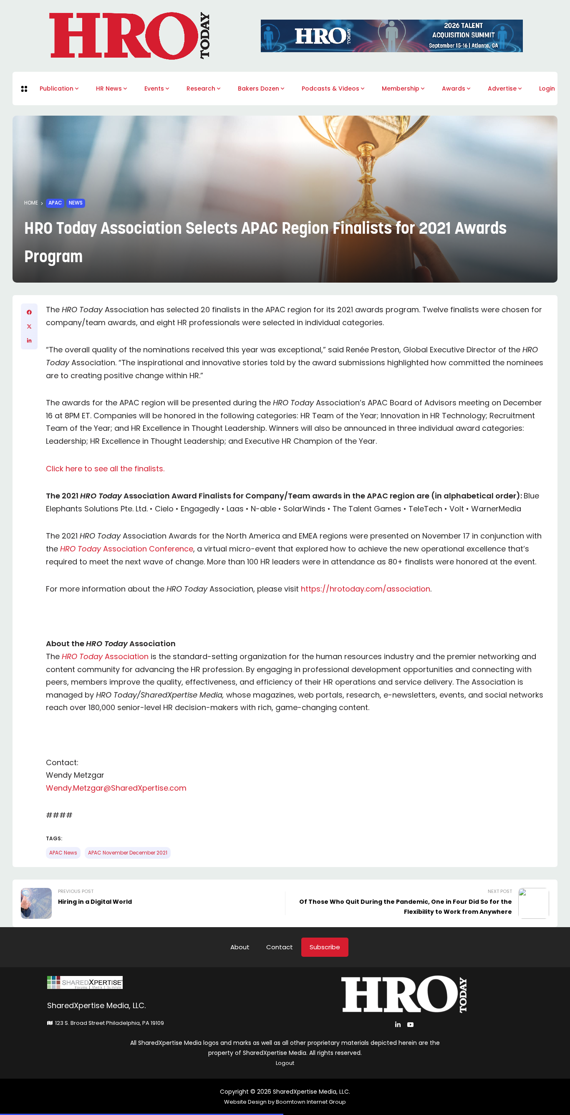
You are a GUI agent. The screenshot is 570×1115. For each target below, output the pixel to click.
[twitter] (29, 326)
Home (31, 203)
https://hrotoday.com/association (365, 589)
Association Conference (126, 549)
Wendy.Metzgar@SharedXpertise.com (116, 788)
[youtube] (410, 1024)
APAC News (63, 853)
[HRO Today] (166, 982)
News (76, 203)
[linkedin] (29, 340)
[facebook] (29, 312)
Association (105, 656)
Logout (285, 1063)
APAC (55, 203)
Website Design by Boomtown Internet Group (285, 1102)
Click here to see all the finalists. (105, 468)
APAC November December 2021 (127, 853)
